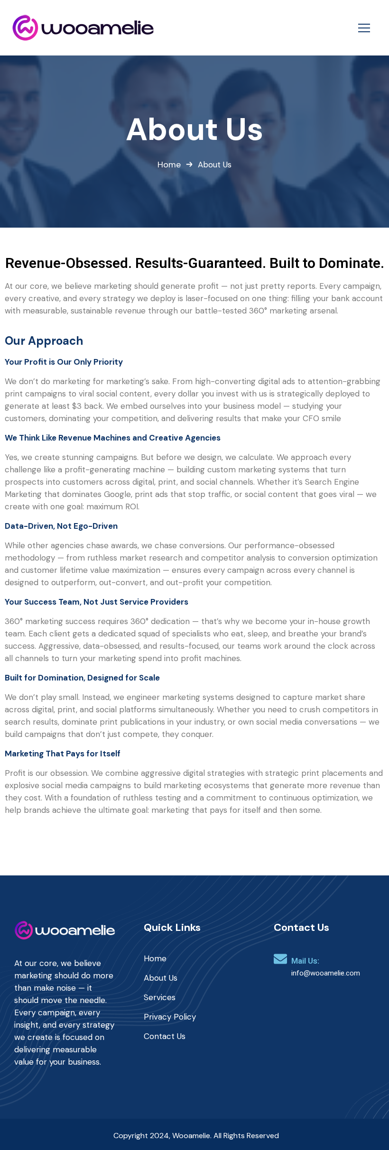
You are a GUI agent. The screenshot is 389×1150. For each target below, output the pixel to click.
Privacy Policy (170, 1017)
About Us (160, 978)
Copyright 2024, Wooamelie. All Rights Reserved (196, 1136)
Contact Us (164, 1036)
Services (160, 997)
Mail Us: (305, 961)
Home (169, 164)
